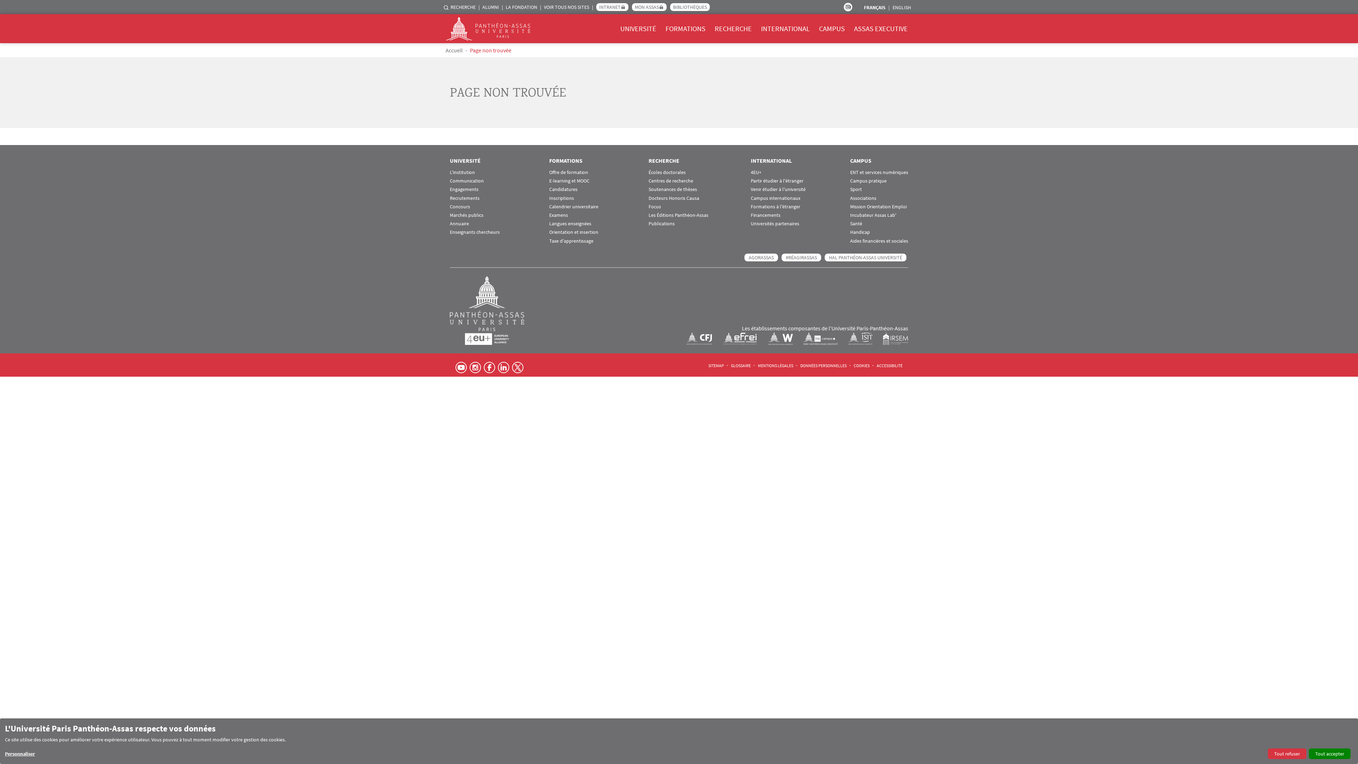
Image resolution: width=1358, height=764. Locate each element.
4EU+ (756, 172)
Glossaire (741, 365)
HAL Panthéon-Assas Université (865, 257)
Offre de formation (568, 172)
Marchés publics (466, 215)
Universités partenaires (775, 224)
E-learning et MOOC (569, 181)
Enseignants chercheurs (475, 232)
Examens (558, 215)
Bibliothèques (690, 7)
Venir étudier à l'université (778, 189)
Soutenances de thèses (673, 189)
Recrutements (465, 198)
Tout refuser (1287, 754)
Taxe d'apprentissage (571, 241)
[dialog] (679, 741)
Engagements (464, 189)
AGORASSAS (761, 257)
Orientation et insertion (573, 232)
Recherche (463, 7)
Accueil (454, 50)
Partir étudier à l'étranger (777, 181)
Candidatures (563, 189)
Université (638, 28)
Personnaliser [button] (20, 754)
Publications (662, 224)
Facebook (489, 367)
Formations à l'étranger (775, 207)
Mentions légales (775, 365)
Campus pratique (868, 181)
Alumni (490, 7)
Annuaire (459, 224)
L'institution (462, 172)
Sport (856, 189)
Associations (863, 198)
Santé (856, 224)
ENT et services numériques (879, 172)
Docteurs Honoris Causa (674, 198)
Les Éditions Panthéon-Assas (678, 215)
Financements (765, 215)
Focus (655, 207)
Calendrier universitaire (573, 207)
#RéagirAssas (801, 257)
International (785, 28)
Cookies (862, 365)
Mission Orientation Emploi (878, 207)
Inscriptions (561, 198)
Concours (460, 207)
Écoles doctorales (667, 172)
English (902, 7)
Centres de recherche (671, 181)
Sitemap (716, 365)
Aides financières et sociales (879, 241)
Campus (832, 28)
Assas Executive (881, 28)
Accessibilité (890, 365)
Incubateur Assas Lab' (873, 215)
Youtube (461, 367)
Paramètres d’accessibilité (848, 7)
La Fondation (521, 7)
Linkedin (503, 367)
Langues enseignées (570, 224)
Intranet (610, 7)
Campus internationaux (775, 198)
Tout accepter (1329, 754)
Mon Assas (647, 7)
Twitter (517, 367)
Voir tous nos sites (566, 7)
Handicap (860, 232)
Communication (467, 181)
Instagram (475, 367)
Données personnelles (823, 365)
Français (875, 7)
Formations (686, 28)
